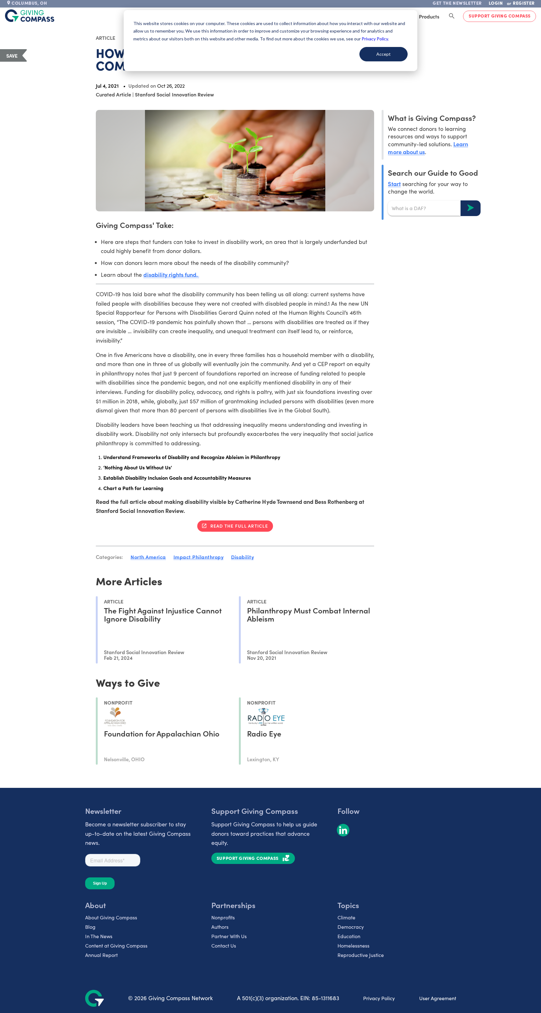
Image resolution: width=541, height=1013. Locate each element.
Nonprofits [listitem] (223, 917)
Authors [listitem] (220, 926)
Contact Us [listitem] (223, 945)
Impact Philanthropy (198, 556)
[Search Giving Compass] (451, 16)
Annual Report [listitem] (101, 955)
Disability (242, 556)
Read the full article (239, 526)
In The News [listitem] (98, 936)
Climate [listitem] (346, 917)
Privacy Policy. (375, 38)
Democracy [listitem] (350, 926)
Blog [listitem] (90, 926)
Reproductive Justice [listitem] (360, 955)
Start (394, 183)
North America (148, 556)
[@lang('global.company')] (29, 15)
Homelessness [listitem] (353, 945)
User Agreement (437, 998)
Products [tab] (429, 16)
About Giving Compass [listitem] (111, 917)
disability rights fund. (171, 274)
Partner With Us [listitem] (229, 936)
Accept (383, 54)
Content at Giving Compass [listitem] (116, 945)
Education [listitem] (348, 936)
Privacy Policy (379, 998)
